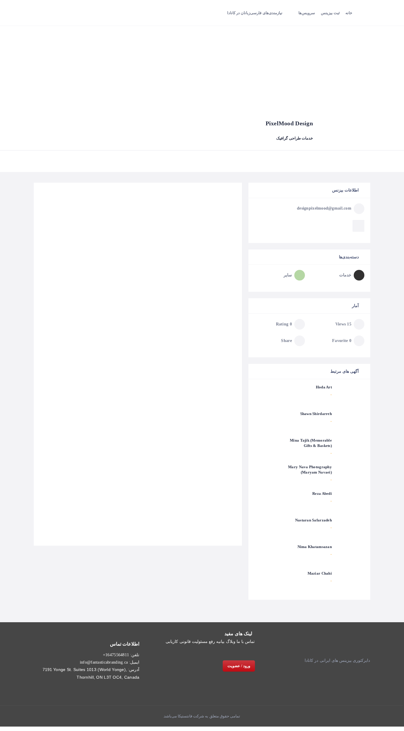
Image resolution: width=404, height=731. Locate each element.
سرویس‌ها (306, 13)
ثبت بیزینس (330, 13)
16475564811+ (116, 655)
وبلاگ (230, 641)
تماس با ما (246, 641)
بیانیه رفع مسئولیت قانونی (202, 641)
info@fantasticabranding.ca (104, 662)
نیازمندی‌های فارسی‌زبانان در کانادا (254, 13)
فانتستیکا (184, 716)
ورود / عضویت (238, 666)
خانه (348, 13)
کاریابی (172, 641)
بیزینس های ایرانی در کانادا (328, 660)
